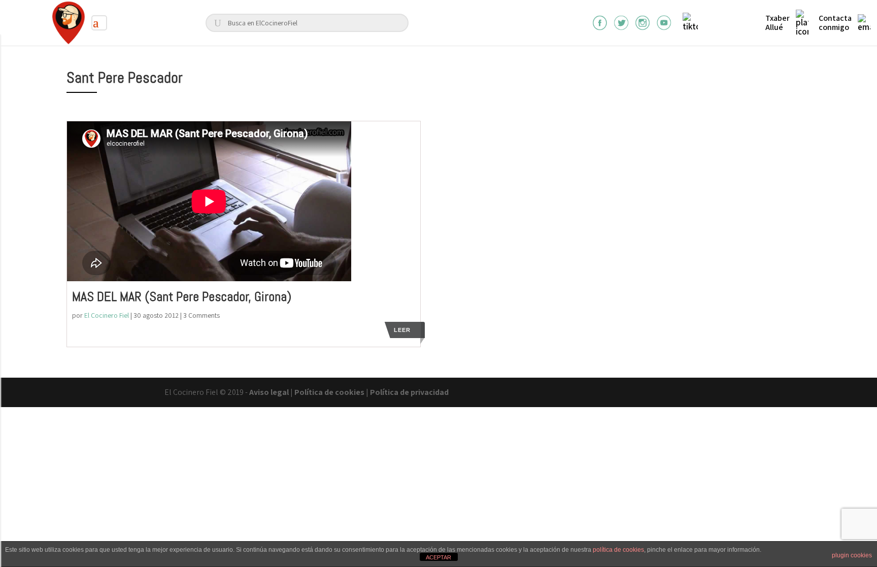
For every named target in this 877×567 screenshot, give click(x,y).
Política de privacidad (409, 392)
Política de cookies (329, 392)
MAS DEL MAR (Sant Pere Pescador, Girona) (181, 296)
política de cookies (618, 549)
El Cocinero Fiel (106, 315)
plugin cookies (852, 555)
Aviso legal (269, 392)
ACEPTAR (438, 557)
